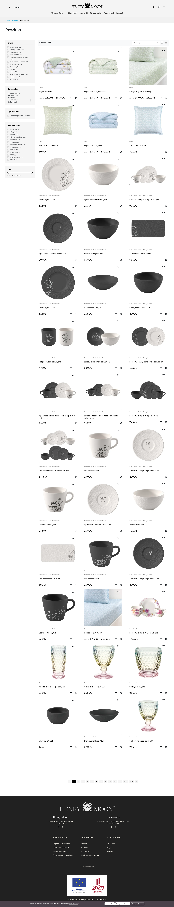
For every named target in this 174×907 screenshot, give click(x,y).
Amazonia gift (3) (16, 147)
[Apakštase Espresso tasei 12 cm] (58, 228)
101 (125, 782)
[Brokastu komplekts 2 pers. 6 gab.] (148, 607)
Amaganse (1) (15, 140)
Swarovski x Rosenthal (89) (19, 62)
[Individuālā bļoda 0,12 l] (103, 715)
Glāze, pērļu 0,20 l (137, 687)
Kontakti (119, 13)
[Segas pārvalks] (58, 66)
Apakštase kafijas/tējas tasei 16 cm (144, 471)
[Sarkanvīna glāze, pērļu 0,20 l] (148, 715)
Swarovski (84, 13)
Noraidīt (109, 904)
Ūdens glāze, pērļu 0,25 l (94, 687)
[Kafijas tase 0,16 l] (103, 445)
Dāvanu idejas (95, 13)
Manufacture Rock (45, 737)
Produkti (15, 20)
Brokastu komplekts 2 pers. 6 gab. (143, 633)
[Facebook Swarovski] (111, 827)
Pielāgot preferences (123, 904)
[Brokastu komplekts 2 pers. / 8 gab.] (58, 445)
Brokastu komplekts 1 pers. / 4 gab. (144, 200)
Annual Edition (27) (16, 157)
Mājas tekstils (72, 13)
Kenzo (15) (13, 72)
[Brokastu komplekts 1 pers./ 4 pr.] (148, 390)
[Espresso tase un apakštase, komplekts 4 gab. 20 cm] (103, 390)
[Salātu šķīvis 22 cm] (58, 174)
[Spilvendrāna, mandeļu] (58, 120)
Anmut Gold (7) (15, 152)
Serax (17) (13, 69)
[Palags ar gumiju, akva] (103, 607)
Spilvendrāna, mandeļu (48, 145)
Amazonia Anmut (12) (17, 145)
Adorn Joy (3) (14, 129)
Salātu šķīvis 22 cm (47, 200)
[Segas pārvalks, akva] (103, 120)
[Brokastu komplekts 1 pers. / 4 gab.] (148, 174)
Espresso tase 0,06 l (47, 525)
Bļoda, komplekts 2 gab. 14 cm (97, 362)
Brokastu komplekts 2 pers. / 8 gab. (54, 471)
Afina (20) (13, 132)
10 (115, 782)
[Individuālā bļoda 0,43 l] (103, 228)
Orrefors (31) (14, 67)
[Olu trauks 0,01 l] (58, 715)
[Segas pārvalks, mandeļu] (103, 66)
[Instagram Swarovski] (115, 827)
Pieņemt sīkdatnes (138, 904)
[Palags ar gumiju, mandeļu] (148, 66)
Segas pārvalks (45, 91)
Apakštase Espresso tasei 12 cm (52, 254)
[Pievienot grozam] (71, 97)
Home (7, 20)
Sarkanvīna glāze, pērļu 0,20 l (141, 741)
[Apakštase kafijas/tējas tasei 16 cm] (148, 445)
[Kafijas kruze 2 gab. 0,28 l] (58, 336)
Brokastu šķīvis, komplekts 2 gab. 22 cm (146, 362)
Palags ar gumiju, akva (94, 633)
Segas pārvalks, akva (93, 145)
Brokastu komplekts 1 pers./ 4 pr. (143, 416)
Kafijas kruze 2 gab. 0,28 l (50, 362)
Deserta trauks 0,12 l (93, 308)
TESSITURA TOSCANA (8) (19, 74)
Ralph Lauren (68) (16, 64)
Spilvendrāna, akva (137, 145)
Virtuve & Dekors (57, 13)
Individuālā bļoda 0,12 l (94, 741)
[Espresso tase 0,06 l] (58, 499)
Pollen (41, 87)
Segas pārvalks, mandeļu (95, 91)
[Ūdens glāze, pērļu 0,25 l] (103, 661)
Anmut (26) (14, 150)
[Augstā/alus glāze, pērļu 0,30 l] (58, 661)
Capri (86, 87)
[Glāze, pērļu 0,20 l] (148, 661)
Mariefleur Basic (134, 629)
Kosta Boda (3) (15, 77)
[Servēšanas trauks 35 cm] (148, 228)
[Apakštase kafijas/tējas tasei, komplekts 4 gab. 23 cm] (58, 390)
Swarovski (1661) (15, 47)
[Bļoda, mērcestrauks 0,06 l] (103, 174)
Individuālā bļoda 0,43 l (94, 254)
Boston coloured (44, 683)
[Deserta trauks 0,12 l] (103, 282)
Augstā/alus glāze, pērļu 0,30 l (52, 687)
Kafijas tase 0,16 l (91, 471)
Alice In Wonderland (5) (18, 137)
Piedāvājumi (109, 13)
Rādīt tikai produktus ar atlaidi (20, 116)
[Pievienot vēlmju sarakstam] (73, 51)
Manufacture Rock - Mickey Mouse (50, 195)
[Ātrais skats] (75, 97)
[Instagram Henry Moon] (63, 827)
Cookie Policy (73, 904)
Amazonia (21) (15, 142)
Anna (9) (13, 155)
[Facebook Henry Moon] (59, 827)
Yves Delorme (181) (16, 55)
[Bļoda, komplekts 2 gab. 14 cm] (103, 336)
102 (131, 782)
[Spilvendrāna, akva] (148, 120)
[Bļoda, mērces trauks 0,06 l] (148, 282)
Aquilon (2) (13, 160)
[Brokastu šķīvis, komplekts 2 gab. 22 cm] (148, 336)
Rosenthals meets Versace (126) (19, 58)
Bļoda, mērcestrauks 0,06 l (95, 200)
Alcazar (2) (14, 135)
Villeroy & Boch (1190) (17, 50)
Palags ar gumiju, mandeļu (140, 91)
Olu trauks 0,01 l (46, 741)
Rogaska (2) (14, 79)
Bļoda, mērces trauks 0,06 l (140, 308)
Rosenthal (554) (15, 52)
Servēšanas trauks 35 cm (140, 254)
